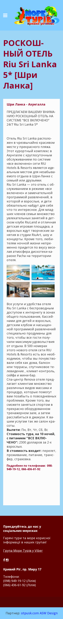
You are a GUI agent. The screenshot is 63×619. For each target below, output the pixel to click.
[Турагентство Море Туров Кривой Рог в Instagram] (7, 560)
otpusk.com (30, 613)
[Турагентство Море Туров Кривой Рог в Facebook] (4, 560)
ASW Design (49, 613)
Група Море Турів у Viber (23, 550)
